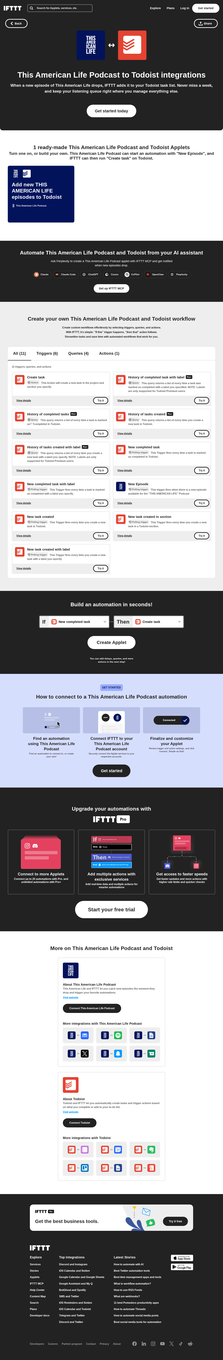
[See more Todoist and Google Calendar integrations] (111, 1149)
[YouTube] (162, 1344)
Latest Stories (124, 1257)
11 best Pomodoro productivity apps (136, 1302)
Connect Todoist (79, 1122)
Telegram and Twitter (72, 1315)
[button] (111, 771)
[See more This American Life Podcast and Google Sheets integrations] (144, 1035)
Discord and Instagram (73, 1264)
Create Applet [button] (111, 642)
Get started (206, 8)
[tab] (19, 354)
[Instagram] (153, 1344)
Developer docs (39, 1315)
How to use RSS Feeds (128, 1290)
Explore (155, 8)
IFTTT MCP (37, 1283)
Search (34, 1302)
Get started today (111, 111)
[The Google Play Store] (182, 1267)
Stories (34, 1270)
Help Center (37, 1290)
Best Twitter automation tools (132, 1270)
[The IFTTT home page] (12, 8)
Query (135, 382)
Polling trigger (140, 452)
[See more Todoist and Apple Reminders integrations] (78, 1149)
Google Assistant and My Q (76, 1283)
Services (35, 1264)
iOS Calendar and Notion (74, 1270)
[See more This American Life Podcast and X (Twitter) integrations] (78, 1053)
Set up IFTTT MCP (111, 288)
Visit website (70, 997)
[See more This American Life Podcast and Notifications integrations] (111, 1053)
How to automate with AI (128, 1264)
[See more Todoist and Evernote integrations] (144, 1149)
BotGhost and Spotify (72, 1290)
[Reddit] (190, 1344)
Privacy (104, 1344)
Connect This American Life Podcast (92, 1008)
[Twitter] (172, 1344)
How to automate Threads (130, 1309)
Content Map (38, 1296)
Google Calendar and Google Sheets (81, 1277)
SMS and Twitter (69, 1296)
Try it (101, 400)
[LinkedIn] (144, 1344)
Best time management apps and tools (137, 1277)
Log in (184, 8)
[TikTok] (181, 1344)
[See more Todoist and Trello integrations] (78, 1168)
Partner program (72, 1344)
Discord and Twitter (71, 1322)
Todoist (145, 75)
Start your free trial (111, 909)
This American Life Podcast (68, 75)
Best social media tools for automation (137, 1322)
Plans (171, 8)
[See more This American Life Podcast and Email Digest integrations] (78, 1035)
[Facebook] (134, 1344)
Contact (91, 1344)
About (117, 1344)
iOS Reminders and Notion (75, 1302)
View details (23, 400)
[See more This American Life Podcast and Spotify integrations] (111, 1035)
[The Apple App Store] (182, 1258)
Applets (35, 1277)
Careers (53, 1344)
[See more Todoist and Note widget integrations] (144, 1168)
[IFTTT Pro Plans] (189, 377)
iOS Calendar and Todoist (75, 1309)
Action (34, 382)
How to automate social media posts (136, 1315)
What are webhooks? (127, 1296)
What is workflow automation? (132, 1283)
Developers (37, 1344)
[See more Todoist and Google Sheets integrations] (111, 1168)
